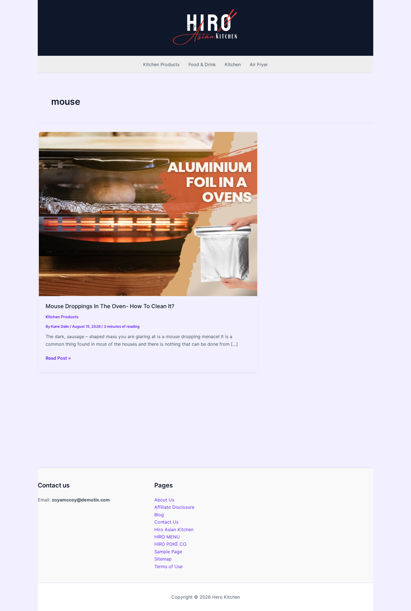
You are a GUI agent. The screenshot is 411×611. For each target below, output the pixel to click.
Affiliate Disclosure (174, 507)
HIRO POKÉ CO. (170, 544)
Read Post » (58, 358)
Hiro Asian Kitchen (173, 529)
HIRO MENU (167, 537)
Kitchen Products (62, 316)
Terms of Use (168, 566)
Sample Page (168, 551)
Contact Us (166, 522)
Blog (159, 514)
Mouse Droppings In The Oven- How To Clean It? (110, 306)
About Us (164, 500)
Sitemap (163, 559)
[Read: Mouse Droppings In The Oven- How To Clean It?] (148, 213)
